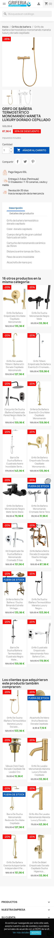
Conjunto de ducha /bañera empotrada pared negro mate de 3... (15, 414)
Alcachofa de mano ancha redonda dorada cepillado (39, 720)
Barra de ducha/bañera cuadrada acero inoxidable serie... (15, 462)
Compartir (18, 161)
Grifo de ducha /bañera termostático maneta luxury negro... (39, 604)
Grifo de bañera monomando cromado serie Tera (39, 508)
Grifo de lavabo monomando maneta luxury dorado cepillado (39, 770)
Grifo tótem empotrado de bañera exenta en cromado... (39, 364)
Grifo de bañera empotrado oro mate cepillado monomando (15, 317)
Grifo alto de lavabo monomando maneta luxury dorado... (39, 817)
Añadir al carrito (31, 150)
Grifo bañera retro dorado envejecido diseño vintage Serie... (39, 555)
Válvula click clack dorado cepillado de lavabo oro (14, 769)
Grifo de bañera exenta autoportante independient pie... (15, 865)
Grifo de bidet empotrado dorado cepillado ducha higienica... (39, 867)
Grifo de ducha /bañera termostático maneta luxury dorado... (14, 722)
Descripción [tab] (16, 208)
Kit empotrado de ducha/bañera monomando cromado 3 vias (15, 555)
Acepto (36, 932)
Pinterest (33, 161)
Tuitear (25, 161)
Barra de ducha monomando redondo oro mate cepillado (14, 818)
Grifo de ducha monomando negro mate (39, 316)
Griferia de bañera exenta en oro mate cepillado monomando (39, 414)
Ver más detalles (21, 932)
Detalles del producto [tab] (21, 213)
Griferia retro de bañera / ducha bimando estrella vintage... (14, 604)
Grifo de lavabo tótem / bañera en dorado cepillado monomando (14, 365)
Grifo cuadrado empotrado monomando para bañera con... (39, 652)
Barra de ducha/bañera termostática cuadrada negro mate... (14, 653)
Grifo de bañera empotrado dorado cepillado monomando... (39, 462)
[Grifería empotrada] (19, 4)
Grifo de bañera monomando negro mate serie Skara (15, 508)
